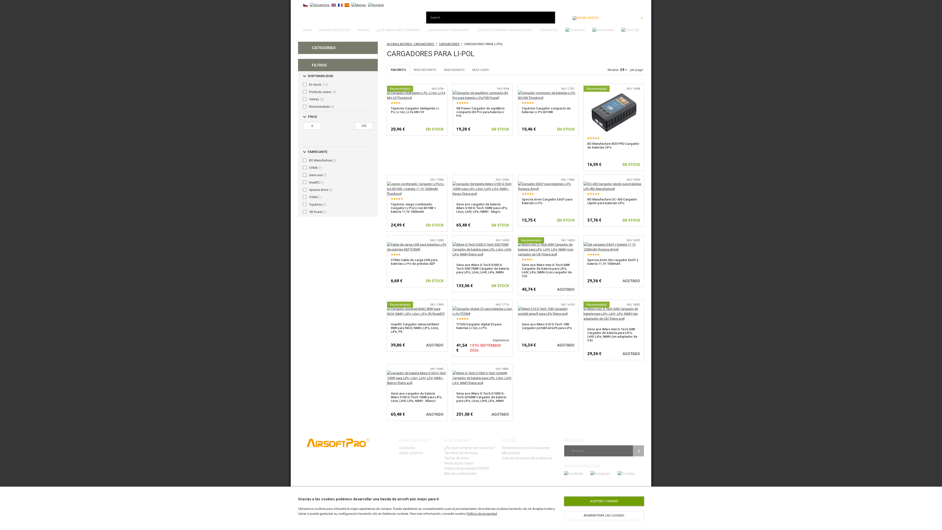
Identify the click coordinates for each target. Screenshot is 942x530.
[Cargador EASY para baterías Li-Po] (548, 184)
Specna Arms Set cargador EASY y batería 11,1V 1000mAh (612, 261)
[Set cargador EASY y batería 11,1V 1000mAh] (614, 244)
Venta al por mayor (459, 463)
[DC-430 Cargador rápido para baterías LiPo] (614, 184)
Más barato (454, 70)
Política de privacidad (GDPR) (466, 468)
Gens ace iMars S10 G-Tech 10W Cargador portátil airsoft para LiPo (547, 326)
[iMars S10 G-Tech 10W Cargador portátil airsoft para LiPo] (548, 309)
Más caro (480, 70)
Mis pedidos (511, 453)
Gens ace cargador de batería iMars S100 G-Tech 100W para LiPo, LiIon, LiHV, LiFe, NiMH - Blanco (416, 397)
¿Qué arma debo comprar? (398, 30)
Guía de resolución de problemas (527, 458)
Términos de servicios (461, 453)
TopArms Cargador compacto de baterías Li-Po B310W (546, 110)
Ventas (363, 30)
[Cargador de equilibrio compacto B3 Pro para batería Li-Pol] (483, 93)
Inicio (307, 30)
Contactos (549, 30)
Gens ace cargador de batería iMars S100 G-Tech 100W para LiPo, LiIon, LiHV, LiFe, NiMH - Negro (482, 207)
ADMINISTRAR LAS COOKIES (604, 515)
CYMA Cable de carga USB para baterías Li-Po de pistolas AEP (414, 261)
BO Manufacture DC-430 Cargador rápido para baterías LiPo (612, 201)
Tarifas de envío (456, 458)
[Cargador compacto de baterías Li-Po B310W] (548, 93)
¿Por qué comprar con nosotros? (505, 30)
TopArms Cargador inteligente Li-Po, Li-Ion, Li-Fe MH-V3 (415, 110)
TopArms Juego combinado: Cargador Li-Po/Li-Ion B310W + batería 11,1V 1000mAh (413, 207)
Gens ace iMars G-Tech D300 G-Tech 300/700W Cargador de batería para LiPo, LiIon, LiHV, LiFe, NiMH (482, 268)
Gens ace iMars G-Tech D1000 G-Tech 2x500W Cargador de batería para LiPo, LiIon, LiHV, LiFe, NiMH (481, 397)
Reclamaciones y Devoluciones (526, 448)
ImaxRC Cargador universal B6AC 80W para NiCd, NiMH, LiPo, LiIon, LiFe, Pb (415, 327)
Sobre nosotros (411, 453)
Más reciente (425, 70)
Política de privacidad (482, 514)
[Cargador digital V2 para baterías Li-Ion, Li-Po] (483, 309)
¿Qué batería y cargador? (448, 30)
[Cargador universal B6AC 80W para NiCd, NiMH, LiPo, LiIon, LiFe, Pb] (417, 309)
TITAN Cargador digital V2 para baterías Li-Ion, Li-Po (478, 326)
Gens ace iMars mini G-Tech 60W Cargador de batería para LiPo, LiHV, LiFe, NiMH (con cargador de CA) (547, 270)
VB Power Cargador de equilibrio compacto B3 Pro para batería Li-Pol (480, 112)
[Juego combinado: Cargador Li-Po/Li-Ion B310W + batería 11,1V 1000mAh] (417, 184)
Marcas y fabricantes (460, 474)
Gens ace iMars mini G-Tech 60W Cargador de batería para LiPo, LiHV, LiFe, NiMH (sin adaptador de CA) (612, 334)
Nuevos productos (334, 30)
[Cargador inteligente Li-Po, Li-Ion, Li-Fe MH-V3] (417, 93)
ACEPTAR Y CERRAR (604, 501)
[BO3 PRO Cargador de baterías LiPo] (614, 93)
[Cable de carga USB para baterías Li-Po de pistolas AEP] (417, 244)
